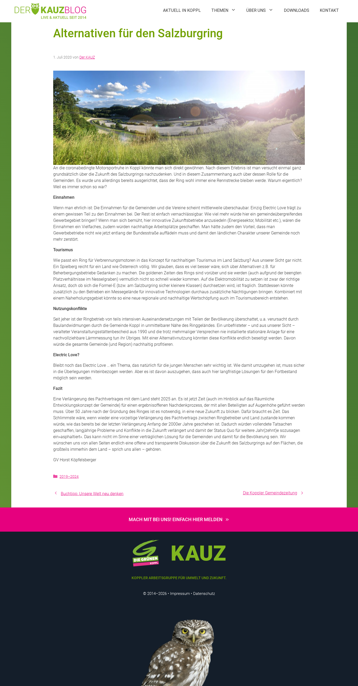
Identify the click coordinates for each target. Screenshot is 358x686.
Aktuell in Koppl (182, 10)
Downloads (296, 10)
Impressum (180, 593)
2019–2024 (69, 476)
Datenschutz (204, 593)
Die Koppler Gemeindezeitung (270, 492)
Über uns (256, 10)
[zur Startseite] (179, 552)
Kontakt (329, 10)
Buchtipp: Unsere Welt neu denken (92, 493)
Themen (219, 10)
